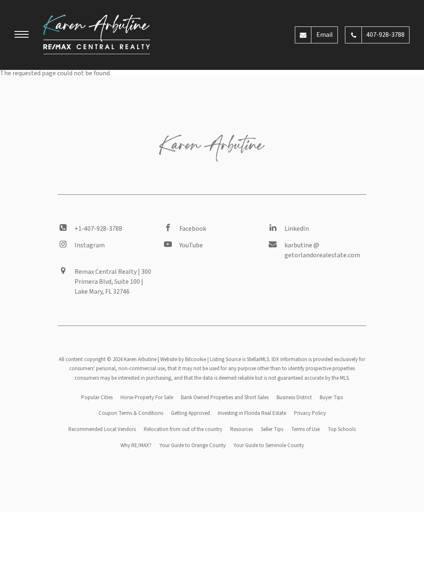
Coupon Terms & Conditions (131, 413)
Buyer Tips (331, 397)
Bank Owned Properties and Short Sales (225, 397)
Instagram (90, 245)
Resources (241, 429)
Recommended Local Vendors (102, 429)
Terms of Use (305, 429)
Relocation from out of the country (183, 429)
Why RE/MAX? (136, 445)
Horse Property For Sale (146, 397)
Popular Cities (97, 397)
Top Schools (342, 429)
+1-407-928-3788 (98, 228)
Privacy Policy (310, 413)
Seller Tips (272, 429)
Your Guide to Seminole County (269, 445)
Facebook (192, 228)
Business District (294, 397)
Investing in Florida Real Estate (252, 413)
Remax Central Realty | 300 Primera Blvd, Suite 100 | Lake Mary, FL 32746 (113, 281)
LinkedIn (296, 228)
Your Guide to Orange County (192, 445)
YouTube (191, 245)
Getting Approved (190, 413)
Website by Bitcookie (183, 359)
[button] (21, 35)
